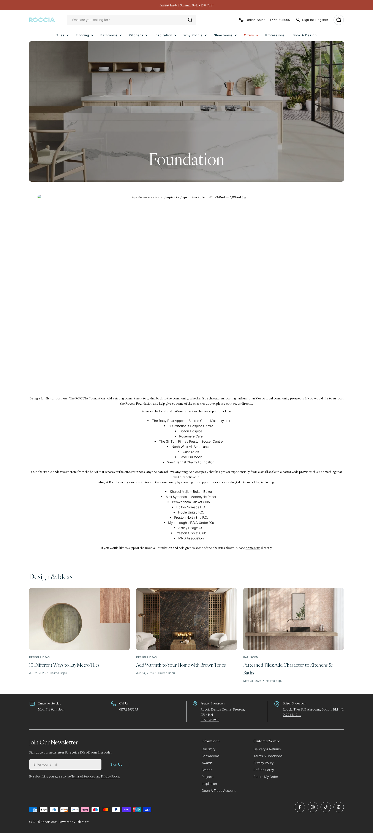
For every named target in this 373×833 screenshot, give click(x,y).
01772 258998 (210, 720)
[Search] (190, 19)
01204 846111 (292, 714)
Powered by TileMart (74, 822)
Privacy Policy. (110, 776)
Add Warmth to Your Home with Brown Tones (181, 665)
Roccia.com (49, 822)
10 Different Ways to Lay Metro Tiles (64, 665)
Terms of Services (83, 776)
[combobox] (131, 20)
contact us (253, 548)
